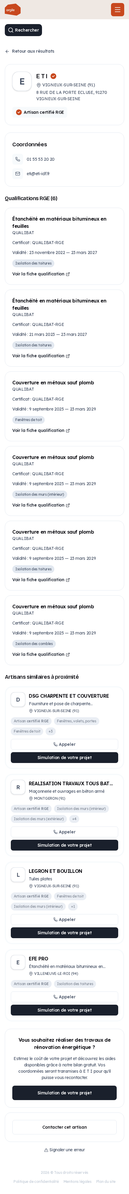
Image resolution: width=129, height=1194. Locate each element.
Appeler (67, 744)
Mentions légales (78, 1181)
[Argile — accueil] (13, 10)
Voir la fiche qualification (38, 274)
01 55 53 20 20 (41, 159)
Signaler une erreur (67, 1149)
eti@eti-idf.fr (38, 173)
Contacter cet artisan (64, 1127)
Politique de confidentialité (36, 1181)
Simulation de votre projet (65, 757)
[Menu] (117, 9)
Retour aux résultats (33, 51)
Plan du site (106, 1181)
